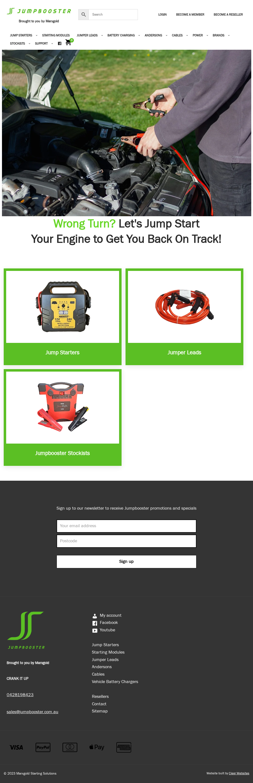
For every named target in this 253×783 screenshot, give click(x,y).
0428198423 (20, 695)
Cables (98, 674)
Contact (99, 704)
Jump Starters (63, 352)
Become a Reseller (228, 15)
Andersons (102, 667)
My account (111, 615)
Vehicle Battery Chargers (115, 682)
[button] (37, 35)
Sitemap (100, 711)
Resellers (100, 696)
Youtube (107, 630)
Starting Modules (56, 35)
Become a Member (190, 15)
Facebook (109, 622)
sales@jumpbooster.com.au (32, 712)
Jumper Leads (184, 352)
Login (162, 15)
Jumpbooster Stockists (62, 453)
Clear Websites (239, 773)
